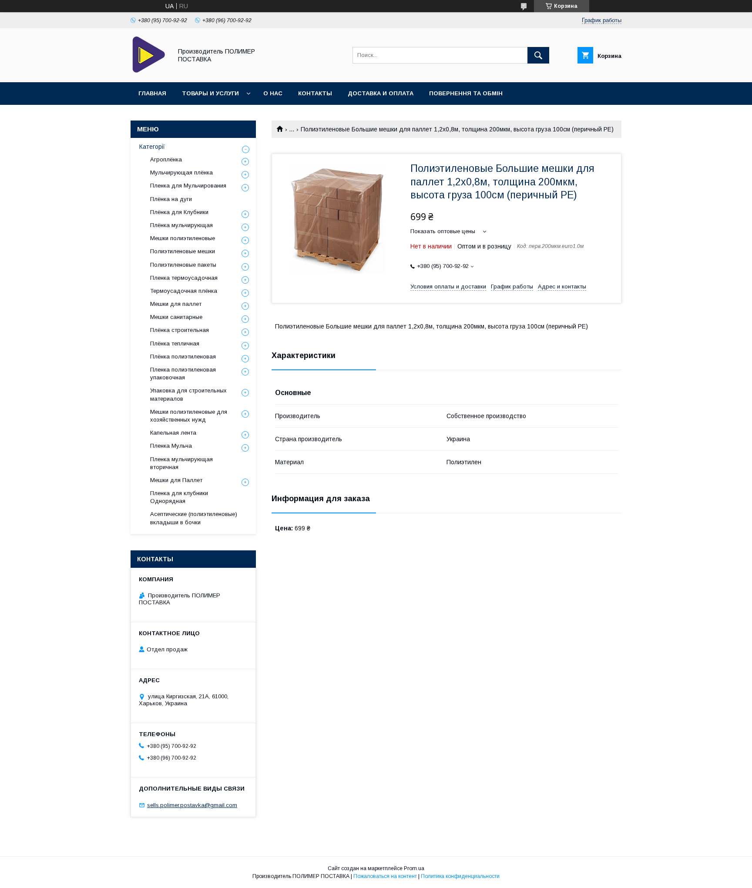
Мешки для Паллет (176, 480)
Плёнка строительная (179, 330)
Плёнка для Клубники (179, 212)
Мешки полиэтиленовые (182, 238)
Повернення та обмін (466, 93)
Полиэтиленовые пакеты (183, 264)
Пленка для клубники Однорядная (179, 497)
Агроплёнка (166, 159)
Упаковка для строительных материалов (188, 394)
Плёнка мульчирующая (181, 225)
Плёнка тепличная (174, 343)
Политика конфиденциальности (460, 876)
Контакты (315, 93)
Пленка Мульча (171, 445)
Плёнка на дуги (171, 199)
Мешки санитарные (176, 317)
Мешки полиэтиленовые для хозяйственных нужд (188, 416)
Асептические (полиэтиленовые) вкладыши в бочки (193, 518)
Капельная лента (173, 432)
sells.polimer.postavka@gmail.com (192, 805)
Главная (152, 93)
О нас (272, 93)
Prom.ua (414, 868)
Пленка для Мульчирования (188, 185)
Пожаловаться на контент (385, 876)
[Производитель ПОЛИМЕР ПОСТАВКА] (149, 70)
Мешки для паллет (175, 304)
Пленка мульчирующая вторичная (181, 463)
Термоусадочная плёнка (183, 291)
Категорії (152, 146)
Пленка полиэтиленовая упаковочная (183, 373)
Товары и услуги (210, 93)
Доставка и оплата (380, 93)
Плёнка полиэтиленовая (183, 356)
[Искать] (538, 55)
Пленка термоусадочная (184, 278)
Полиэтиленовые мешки (182, 251)
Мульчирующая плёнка (181, 172)
